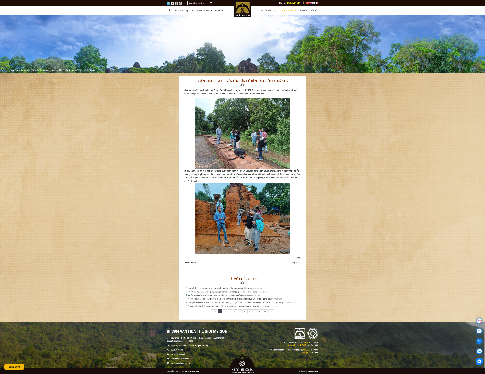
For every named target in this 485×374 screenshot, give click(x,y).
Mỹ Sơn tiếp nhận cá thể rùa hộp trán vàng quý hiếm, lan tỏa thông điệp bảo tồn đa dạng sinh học (223, 291)
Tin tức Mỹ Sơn (42, 70)
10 (265, 311)
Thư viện (303, 10)
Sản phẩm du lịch (204, 10)
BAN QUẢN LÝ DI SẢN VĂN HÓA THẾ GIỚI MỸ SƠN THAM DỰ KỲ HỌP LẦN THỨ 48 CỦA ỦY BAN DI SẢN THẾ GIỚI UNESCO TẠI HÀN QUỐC (237, 302)
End (271, 311)
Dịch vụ (189, 10)
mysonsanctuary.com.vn (180, 363)
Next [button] (483, 44)
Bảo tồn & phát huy (268, 10)
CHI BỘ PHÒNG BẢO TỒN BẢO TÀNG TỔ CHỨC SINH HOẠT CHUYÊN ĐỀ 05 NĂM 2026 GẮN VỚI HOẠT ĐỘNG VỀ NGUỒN (230, 299)
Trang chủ (14, 70)
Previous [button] (2, 44)
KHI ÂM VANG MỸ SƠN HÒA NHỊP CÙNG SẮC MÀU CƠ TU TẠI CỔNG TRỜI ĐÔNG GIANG (219, 295)
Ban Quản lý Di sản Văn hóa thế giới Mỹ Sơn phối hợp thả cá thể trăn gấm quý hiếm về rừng (220, 288)
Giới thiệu (178, 10)
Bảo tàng (219, 10)
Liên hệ (313, 10)
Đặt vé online (14, 366)
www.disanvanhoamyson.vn (182, 358)
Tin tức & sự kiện (288, 10)
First (214, 311)
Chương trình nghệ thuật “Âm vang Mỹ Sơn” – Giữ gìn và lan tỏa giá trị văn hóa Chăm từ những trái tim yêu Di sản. (229, 306)
